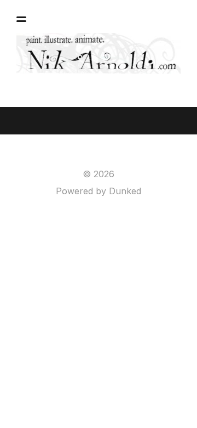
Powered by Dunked (98, 190)
